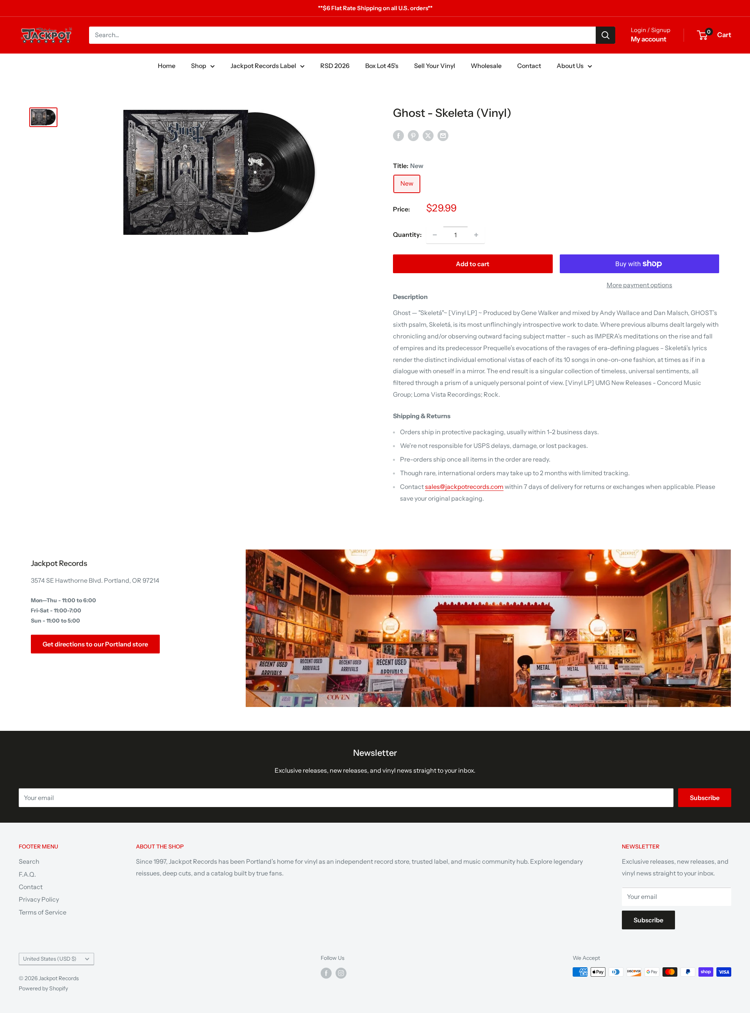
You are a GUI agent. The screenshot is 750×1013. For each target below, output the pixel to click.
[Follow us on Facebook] (326, 972)
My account (648, 39)
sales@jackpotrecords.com (464, 486)
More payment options (639, 285)
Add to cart (472, 264)
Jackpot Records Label (263, 66)
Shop (198, 66)
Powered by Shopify (43, 988)
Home (166, 66)
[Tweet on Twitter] (428, 135)
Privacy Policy (39, 899)
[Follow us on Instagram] (341, 972)
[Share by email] (443, 135)
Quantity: (407, 234)
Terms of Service (42, 912)
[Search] (605, 35)
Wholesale (486, 66)
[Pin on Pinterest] (413, 135)
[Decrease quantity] (435, 235)
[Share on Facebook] (398, 135)
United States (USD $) (50, 959)
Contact (529, 66)
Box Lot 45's (381, 66)
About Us (570, 66)
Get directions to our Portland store (95, 644)
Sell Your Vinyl (434, 66)
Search (29, 861)
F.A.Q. (27, 874)
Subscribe (705, 798)
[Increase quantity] (476, 235)
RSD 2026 (335, 66)
